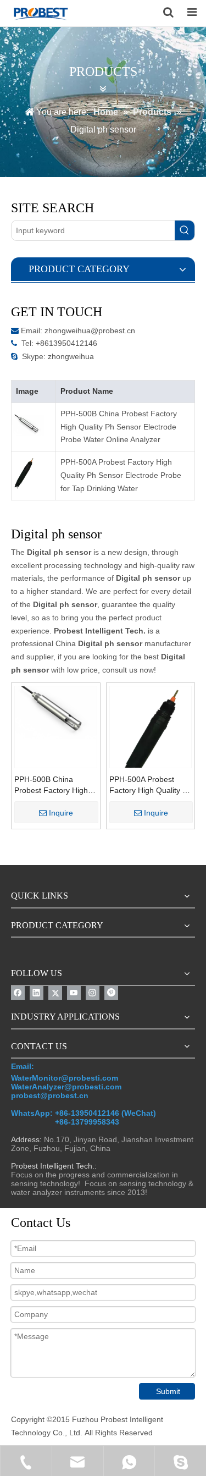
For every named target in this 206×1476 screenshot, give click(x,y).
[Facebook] (18, 993)
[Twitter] (55, 993)
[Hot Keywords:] (184, 230)
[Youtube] (74, 993)
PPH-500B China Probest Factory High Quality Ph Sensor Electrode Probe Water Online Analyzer (118, 426)
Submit (168, 1391)
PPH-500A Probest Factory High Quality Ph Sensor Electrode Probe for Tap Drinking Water (120, 475)
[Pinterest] (111, 993)
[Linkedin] (36, 993)
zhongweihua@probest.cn (89, 330)
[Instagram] (92, 993)
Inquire (61, 812)
